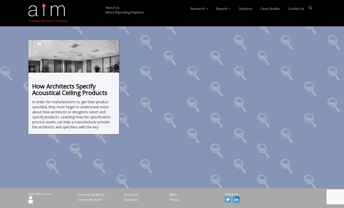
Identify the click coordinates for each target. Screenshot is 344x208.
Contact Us (296, 8)
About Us (112, 7)
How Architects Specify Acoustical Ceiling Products (69, 89)
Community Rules (89, 199)
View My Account (40, 194)
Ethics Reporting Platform (125, 12)
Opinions (246, 8)
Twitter (228, 200)
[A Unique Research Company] (48, 10)
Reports (222, 8)
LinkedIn (237, 200)
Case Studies (270, 8)
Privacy (175, 199)
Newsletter (131, 199)
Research (198, 8)
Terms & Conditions (91, 194)
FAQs (173, 194)
